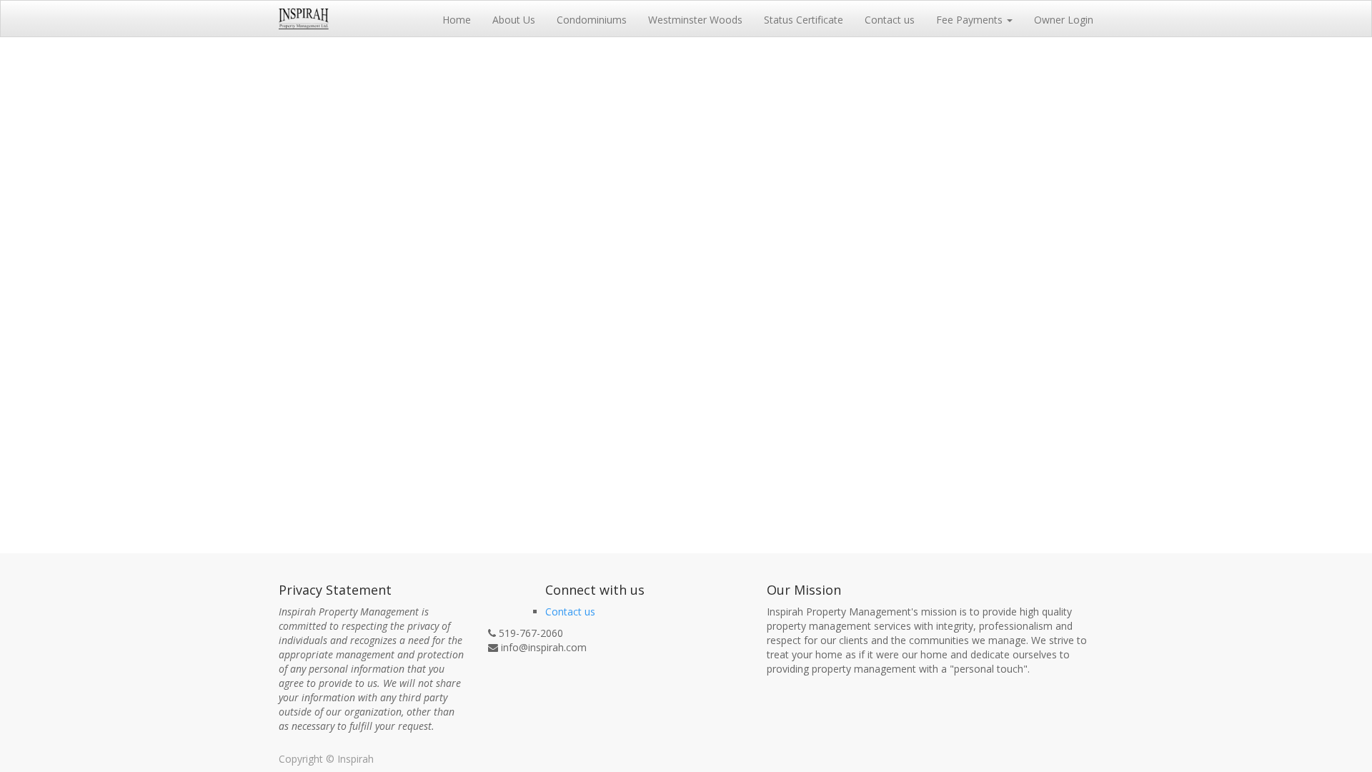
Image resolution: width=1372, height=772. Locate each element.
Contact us (570, 611)
